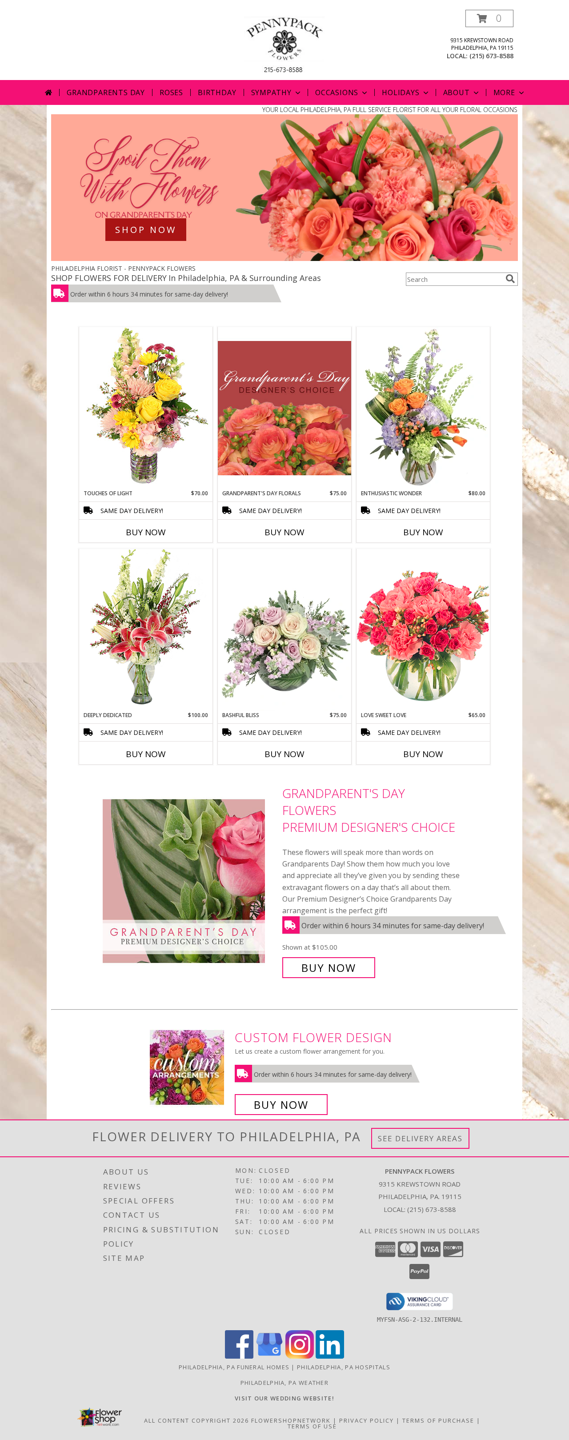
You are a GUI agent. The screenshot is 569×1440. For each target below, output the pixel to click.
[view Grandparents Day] (284, 258)
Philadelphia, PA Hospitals (343, 1367)
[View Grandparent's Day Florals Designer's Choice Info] (284, 408)
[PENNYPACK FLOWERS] (284, 44)
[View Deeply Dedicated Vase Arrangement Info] (145, 629)
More (504, 92)
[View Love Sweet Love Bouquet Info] (423, 629)
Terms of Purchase (438, 1420)
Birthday (217, 92)
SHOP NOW (145, 230)
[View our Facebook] (239, 1356)
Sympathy (271, 92)
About (456, 92)
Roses (171, 92)
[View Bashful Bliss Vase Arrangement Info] (284, 630)
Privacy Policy (366, 1420)
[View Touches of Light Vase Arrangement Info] (145, 408)
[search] (510, 279)
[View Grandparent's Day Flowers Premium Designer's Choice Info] (190, 880)
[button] (489, 18)
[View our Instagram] (299, 1356)
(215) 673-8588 (491, 56)
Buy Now (146, 532)
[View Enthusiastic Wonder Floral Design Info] (423, 408)
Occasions (336, 92)
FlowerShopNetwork (291, 1420)
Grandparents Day (106, 92)
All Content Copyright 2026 (196, 1420)
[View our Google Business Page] (269, 1356)
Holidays (400, 92)
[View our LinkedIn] (330, 1356)
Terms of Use (312, 1426)
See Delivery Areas (420, 1138)
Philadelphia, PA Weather (284, 1383)
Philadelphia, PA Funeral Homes (234, 1367)
